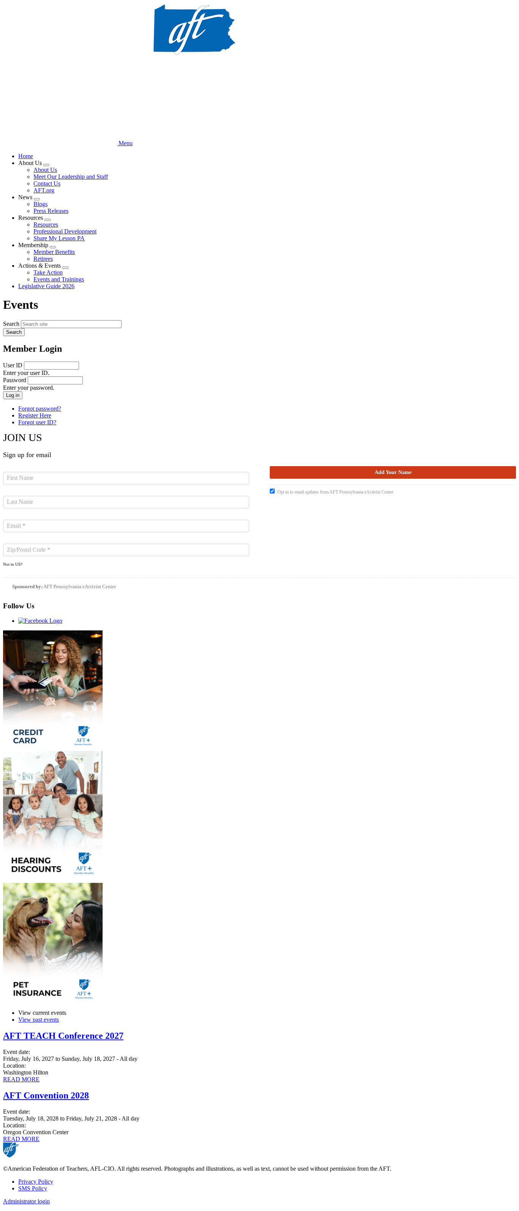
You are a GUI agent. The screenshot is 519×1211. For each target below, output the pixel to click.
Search (11, 324)
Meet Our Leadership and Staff (70, 176)
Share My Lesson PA (59, 238)
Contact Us (46, 183)
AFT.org (43, 190)
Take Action (48, 272)
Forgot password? (39, 408)
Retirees (43, 259)
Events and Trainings (58, 279)
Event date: (16, 1052)
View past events (38, 1019)
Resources (45, 224)
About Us (45, 170)
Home (25, 156)
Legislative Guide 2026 (46, 286)
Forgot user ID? (37, 422)
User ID (12, 365)
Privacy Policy (35, 1181)
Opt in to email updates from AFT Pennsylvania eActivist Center (335, 492)
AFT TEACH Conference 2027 (63, 1036)
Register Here (34, 415)
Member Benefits (54, 252)
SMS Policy (32, 1188)
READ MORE (21, 1079)
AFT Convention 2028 (46, 1095)
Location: (14, 1065)
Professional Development (65, 231)
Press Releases (50, 211)
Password (14, 380)
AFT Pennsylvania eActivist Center (79, 586)
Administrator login (26, 1201)
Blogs (40, 204)
